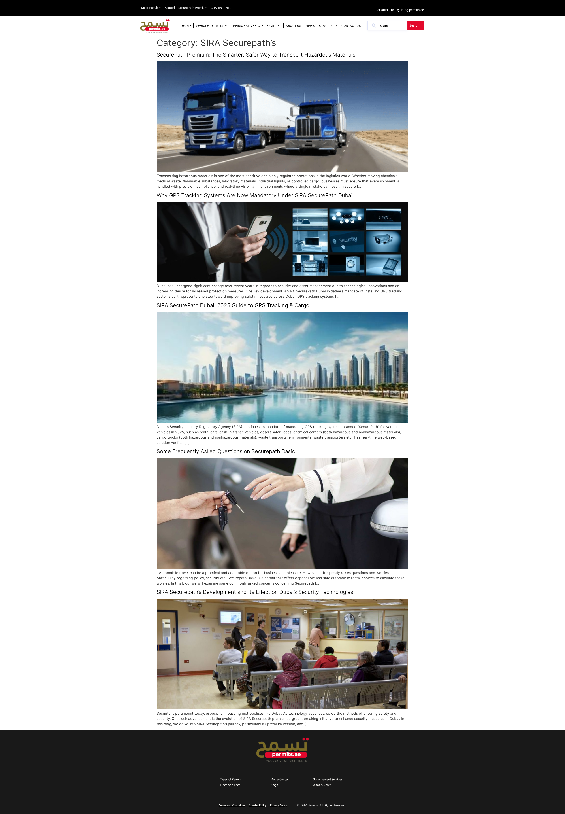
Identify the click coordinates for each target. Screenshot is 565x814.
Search (414, 25)
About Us (293, 25)
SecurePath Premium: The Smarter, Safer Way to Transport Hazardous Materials (256, 54)
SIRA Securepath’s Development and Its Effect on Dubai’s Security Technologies (255, 592)
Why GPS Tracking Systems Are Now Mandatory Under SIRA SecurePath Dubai (254, 195)
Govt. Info (328, 25)
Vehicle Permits (209, 25)
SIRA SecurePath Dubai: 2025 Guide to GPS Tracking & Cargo (233, 305)
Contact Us (351, 25)
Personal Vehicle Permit (254, 25)
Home (186, 25)
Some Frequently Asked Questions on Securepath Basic (226, 451)
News (310, 25)
